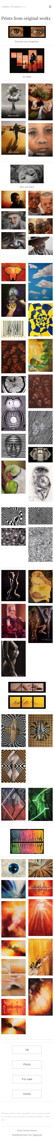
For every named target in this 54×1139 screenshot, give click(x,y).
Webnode (37, 1135)
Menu (50, 6)
